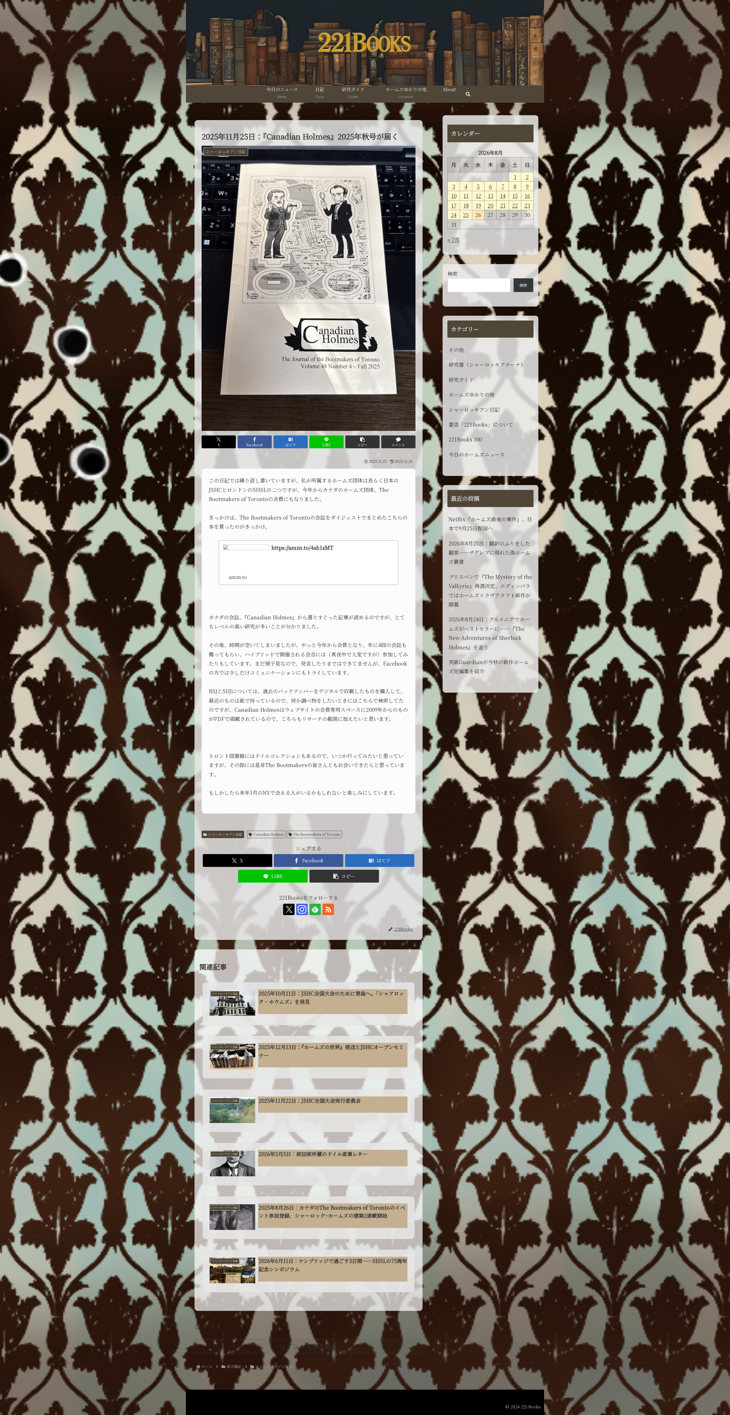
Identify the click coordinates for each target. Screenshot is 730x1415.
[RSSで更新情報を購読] (328, 909)
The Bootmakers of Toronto (316, 834)
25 (466, 214)
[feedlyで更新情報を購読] (315, 909)
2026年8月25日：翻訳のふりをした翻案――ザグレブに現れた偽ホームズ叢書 (489, 552)
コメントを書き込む (308, 1346)
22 (515, 205)
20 (490, 205)
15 (515, 195)
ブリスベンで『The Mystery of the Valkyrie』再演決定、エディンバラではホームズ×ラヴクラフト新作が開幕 (490, 590)
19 (478, 205)
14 (503, 195)
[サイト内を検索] (468, 94)
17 (454, 205)
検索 (452, 273)
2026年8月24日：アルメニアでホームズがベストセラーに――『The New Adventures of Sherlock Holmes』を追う (489, 632)
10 (454, 195)
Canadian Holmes (269, 834)
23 (527, 205)
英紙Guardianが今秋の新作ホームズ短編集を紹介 (489, 666)
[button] (362, 441)
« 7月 (453, 239)
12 (478, 195)
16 (527, 195)
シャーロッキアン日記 (225, 834)
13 (490, 195)
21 (503, 205)
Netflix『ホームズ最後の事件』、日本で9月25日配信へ (490, 523)
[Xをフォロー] (289, 909)
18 (466, 205)
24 (454, 214)
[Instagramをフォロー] (302, 909)
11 (466, 195)
